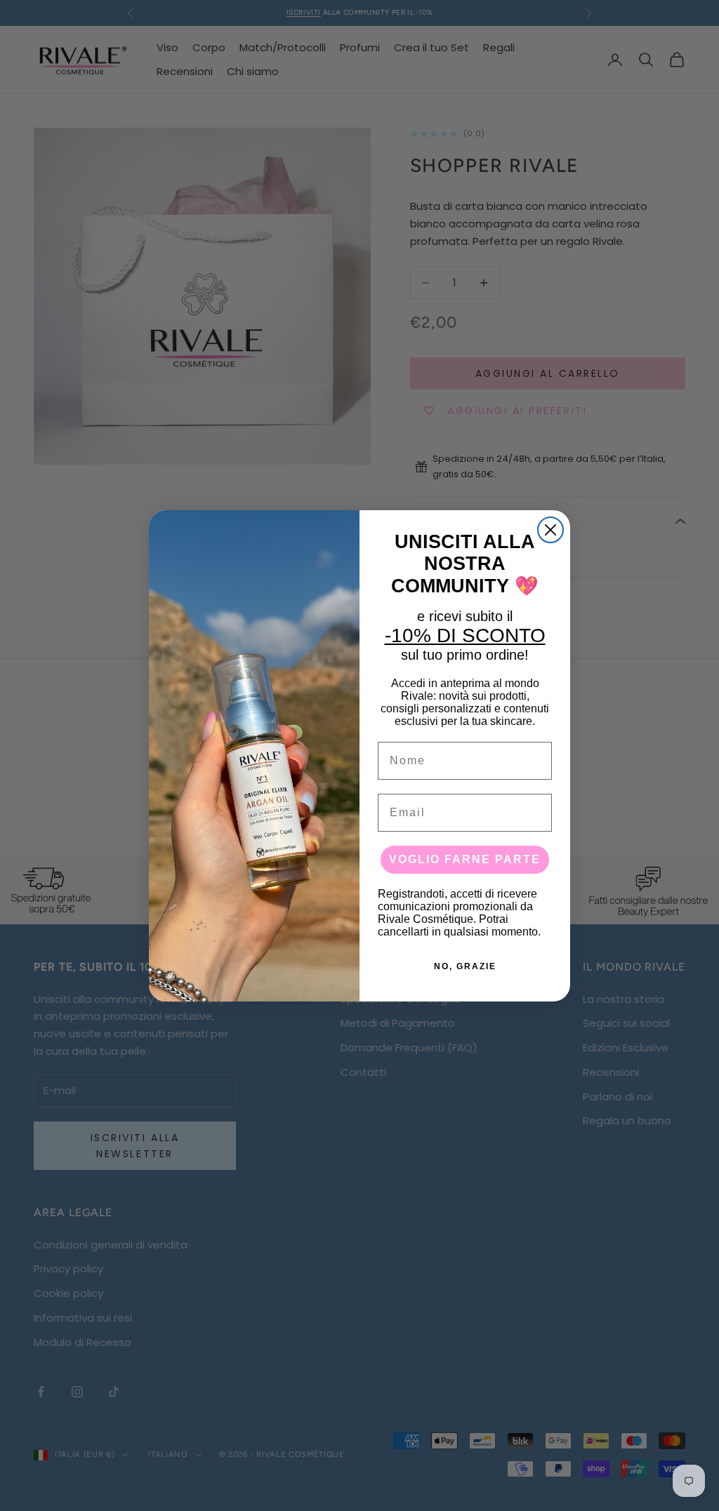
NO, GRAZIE (465, 966)
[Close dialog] (550, 530)
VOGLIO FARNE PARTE (465, 859)
